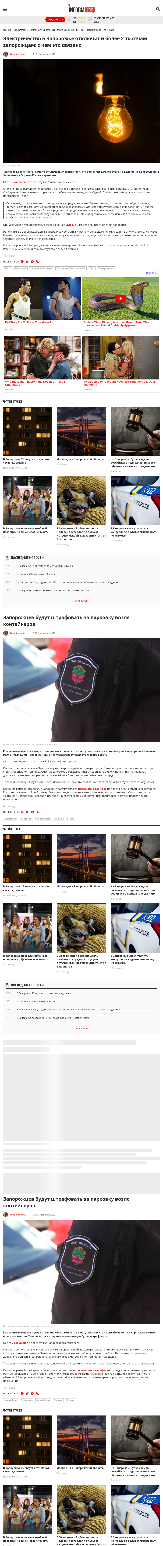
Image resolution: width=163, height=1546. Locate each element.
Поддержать (55, 19)
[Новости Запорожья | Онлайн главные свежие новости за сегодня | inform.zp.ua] (81, 9)
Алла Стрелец (18, 54)
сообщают (21, 182)
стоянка (58, 818)
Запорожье (20, 268)
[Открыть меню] (5, 9)
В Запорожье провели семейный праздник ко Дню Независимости (26, 530)
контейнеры (43, 818)
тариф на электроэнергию (58, 245)
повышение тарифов (92, 789)
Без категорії (20, 29)
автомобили (10, 818)
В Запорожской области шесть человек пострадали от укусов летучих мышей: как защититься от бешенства (81, 534)
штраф (70, 818)
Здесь (70, 225)
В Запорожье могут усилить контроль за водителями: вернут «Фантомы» (133, 532)
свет (91, 268)
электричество (106, 268)
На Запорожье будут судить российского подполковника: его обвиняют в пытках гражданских (133, 462)
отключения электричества (71, 268)
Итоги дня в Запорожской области (80, 459)
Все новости (81, 600)
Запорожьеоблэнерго (41, 268)
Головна (7, 29)
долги (7, 268)
